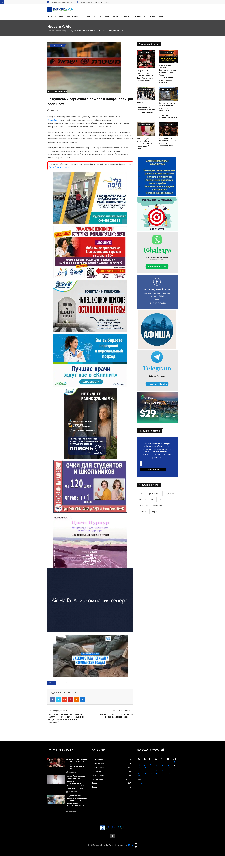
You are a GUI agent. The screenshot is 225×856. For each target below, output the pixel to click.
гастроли (143, 505)
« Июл (139, 783)
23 (139, 773)
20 (162, 770)
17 (145, 770)
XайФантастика (111, 763)
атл (140, 493)
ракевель (157, 505)
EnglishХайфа (111, 759)
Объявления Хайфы (153, 17)
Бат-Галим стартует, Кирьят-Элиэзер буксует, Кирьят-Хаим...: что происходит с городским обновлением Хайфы (168, 110)
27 (162, 773)
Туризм (86, 17)
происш (142, 511)
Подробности (54, 120)
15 (174, 767)
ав (152, 499)
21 (168, 770)
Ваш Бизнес (111, 771)
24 (145, 773)
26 (156, 773)
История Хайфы (101, 17)
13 (162, 767)
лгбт (161, 499)
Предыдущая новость (59, 710)
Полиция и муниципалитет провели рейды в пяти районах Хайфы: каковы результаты (146, 107)
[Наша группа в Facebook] (176, 2)
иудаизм (170, 493)
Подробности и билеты (59, 167)
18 (150, 770)
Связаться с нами (120, 17)
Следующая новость (121, 710)
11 (150, 767)
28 (168, 773)
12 (156, 767)
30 (139, 776)
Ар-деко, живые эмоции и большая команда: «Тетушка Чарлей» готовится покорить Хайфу (145, 76)
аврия (155, 511)
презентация (154, 493)
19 (156, 770)
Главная (50, 31)
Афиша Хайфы (73, 17)
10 (145, 767)
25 (150, 773)
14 (168, 767)
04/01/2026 (55, 110)
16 (139, 770)
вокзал (142, 499)
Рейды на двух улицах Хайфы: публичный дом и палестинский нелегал (144, 143)
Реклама (137, 17)
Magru (131, 845)
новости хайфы (63, 683)
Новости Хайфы (55, 17)
